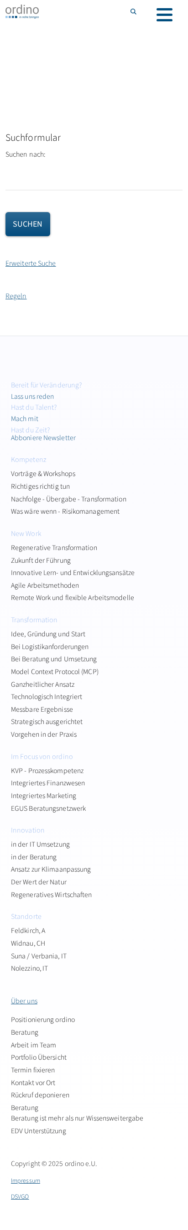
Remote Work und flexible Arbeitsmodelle (72, 598)
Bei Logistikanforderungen (50, 647)
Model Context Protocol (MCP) (55, 672)
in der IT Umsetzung (40, 844)
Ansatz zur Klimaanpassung (51, 869)
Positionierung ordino (43, 1020)
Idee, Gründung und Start (48, 634)
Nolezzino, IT (29, 968)
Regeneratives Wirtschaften (51, 895)
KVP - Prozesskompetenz (47, 771)
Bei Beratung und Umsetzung (54, 659)
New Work (26, 534)
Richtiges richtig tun (40, 486)
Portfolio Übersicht (39, 1057)
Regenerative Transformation (54, 548)
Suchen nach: (25, 154)
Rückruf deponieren (40, 1095)
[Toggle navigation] (164, 15)
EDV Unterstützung (38, 1131)
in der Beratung (34, 857)
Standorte (26, 917)
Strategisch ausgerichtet (47, 722)
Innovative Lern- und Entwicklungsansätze (73, 573)
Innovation (28, 830)
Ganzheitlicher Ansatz (42, 684)
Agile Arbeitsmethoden (45, 585)
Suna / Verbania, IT (39, 956)
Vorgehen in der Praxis (44, 734)
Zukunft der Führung (41, 560)
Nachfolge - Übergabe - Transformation (68, 499)
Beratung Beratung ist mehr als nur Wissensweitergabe (77, 1113)
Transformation (34, 620)
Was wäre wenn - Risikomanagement (65, 511)
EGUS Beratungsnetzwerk (48, 808)
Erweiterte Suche (30, 263)
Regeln (16, 296)
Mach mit (24, 419)
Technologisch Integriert (46, 697)
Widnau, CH (28, 943)
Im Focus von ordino (42, 757)
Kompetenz (28, 460)
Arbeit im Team (33, 1045)
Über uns (24, 1001)
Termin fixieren (33, 1070)
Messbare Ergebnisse (42, 709)
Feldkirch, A (28, 931)
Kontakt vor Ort (33, 1083)
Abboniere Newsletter (43, 438)
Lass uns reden (32, 397)
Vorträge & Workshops (43, 474)
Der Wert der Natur (39, 882)
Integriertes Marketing (43, 796)
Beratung (24, 1032)
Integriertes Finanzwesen (48, 783)
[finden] (134, 11)
